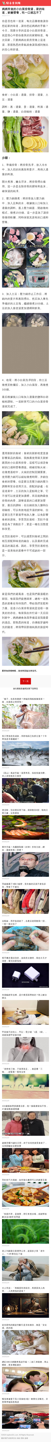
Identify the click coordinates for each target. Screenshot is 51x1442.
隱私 (22, 1438)
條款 (18, 1438)
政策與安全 (12, 1438)
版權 (26, 1438)
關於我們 (4, 1438)
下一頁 (26, 681)
